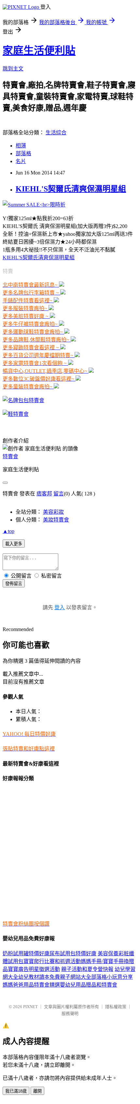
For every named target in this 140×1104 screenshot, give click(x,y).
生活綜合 (56, 132)
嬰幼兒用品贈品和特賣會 (88, 985)
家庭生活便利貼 (39, 50)
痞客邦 (44, 493)
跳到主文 (13, 68)
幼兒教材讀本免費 (39, 977)
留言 (58, 493)
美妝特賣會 (56, 519)
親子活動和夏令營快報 (87, 969)
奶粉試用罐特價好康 (26, 953)
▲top (8, 531)
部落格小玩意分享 (112, 977)
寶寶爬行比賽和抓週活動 (52, 961)
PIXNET (30, 1006)
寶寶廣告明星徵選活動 (34, 969)
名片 (21, 161)
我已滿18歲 (16, 1091)
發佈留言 (13, 583)
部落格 (23, 153)
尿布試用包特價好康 (72, 953)
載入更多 (13, 543)
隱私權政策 (115, 1006)
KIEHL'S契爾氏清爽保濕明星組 (71, 189)
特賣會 (10, 456)
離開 (37, 1091)
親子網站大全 (75, 977)
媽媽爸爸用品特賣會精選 (31, 985)
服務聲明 (70, 1013)
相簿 (21, 145)
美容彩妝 (53, 512)
